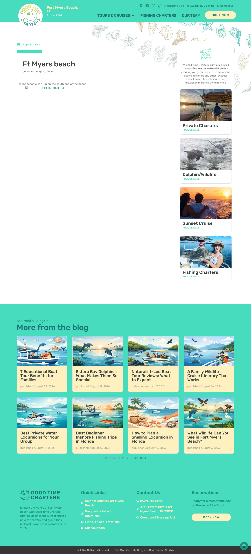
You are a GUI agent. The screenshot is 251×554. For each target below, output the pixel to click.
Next (143, 458)
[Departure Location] (141, 6)
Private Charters (200, 125)
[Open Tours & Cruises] (133, 15)
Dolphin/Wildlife (200, 174)
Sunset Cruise (198, 223)
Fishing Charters (200, 272)
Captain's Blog (31, 44)
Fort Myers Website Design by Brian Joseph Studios (144, 550)
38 (136, 458)
